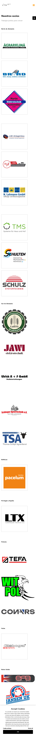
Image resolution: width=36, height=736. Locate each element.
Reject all (30, 728)
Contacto (34, 18)
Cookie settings (7, 728)
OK (18, 732)
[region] (18, 721)
